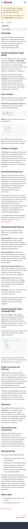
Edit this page (7, 508)
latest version (9, 18)
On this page (6, 29)
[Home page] (2, 22)
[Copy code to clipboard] (25, 112)
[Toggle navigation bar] (2, 2)
